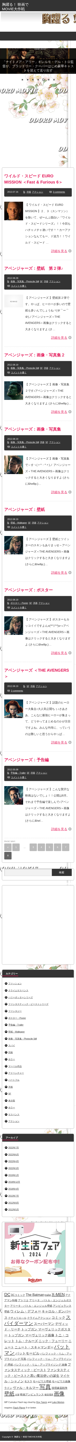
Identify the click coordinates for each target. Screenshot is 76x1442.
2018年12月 (14, 1182)
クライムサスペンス (18, 990)
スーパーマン (44, 1324)
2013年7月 (13, 1196)
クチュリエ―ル (17, 1317)
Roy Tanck (41, 1402)
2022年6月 (13, 1154)
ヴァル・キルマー (26, 1387)
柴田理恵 (48, 1394)
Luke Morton (58, 1402)
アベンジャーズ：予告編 (26, 759)
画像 (59, 1393)
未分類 (11, 1100)
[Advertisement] (38, 128)
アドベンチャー (16, 1073)
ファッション (15, 983)
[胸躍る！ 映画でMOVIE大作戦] (17, 6)
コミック (58, 1318)
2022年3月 (13, 1168)
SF (41, 281)
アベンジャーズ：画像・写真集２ (34, 355)
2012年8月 (13, 1202)
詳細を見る (59, 251)
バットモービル (27, 1353)
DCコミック (18, 1295)
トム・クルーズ (26, 1341)
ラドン (8, 1387)
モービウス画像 (61, 1381)
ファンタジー (15, 1011)
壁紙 (9, 1393)
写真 (45, 1386)
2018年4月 (13, 1189)
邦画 (10, 1052)
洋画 (29, 192)
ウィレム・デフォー (25, 1311)
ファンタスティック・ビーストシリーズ (28, 1004)
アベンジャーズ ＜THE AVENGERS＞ (36, 673)
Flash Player (19, 1407)
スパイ (11, 1045)
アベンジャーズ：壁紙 (24, 509)
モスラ (28, 1381)
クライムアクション (39, 1317)
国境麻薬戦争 (59, 1387)
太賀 (17, 1394)
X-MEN (58, 1294)
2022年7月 (13, 1147)
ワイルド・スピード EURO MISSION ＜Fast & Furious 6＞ (33, 179)
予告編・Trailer (18, 773)
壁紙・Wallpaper (19, 522)
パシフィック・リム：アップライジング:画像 (40, 1364)
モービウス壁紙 (42, 1381)
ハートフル (13, 1080)
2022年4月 (13, 1161)
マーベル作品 (15, 1066)
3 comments (59, 192)
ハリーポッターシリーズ (20, 997)
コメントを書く (19, 286)
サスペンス (13, 1114)
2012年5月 (13, 1209)
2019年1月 (13, 1175)
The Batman (35, 1295)
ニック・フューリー (53, 1341)
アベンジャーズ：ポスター (28, 590)
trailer (48, 1295)
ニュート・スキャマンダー (34, 1347)
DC (7, 1294)
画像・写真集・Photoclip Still (25, 281)
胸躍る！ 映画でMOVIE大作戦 (28, 1437)
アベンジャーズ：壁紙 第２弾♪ (33, 268)
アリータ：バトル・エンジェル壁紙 (31, 1305)
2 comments (17, 690)
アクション (37, 192)
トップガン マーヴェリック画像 (31, 1335)
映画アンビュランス (32, 1394)
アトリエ (23, 1300)
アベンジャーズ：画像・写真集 (32, 429)
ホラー (11, 1059)
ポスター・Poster (19, 603)
